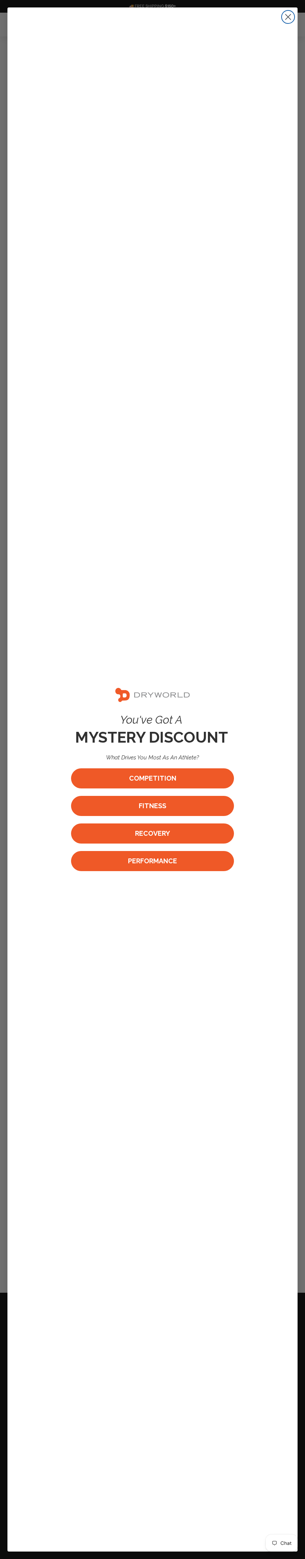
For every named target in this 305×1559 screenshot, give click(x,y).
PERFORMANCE (152, 861)
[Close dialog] (288, 16)
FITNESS (152, 806)
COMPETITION (152, 778)
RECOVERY (152, 833)
